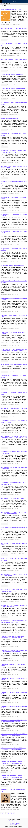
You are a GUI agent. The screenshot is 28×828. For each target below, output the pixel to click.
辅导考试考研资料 (4, 162)
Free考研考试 (14, 1)
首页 (1, 3)
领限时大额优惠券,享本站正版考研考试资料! (11, 9)
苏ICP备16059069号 (14, 824)
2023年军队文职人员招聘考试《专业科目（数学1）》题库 (14, 408)
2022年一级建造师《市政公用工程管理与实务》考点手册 (14, 364)
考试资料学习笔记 (4, 646)
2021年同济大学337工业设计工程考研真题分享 (12, 74)
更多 (26, 5)
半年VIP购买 (3, 809)
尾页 (14, 813)
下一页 (11, 813)
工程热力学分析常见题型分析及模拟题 (9, 118)
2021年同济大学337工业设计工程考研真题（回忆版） (13, 88)
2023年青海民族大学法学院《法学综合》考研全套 (12, 498)
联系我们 (14, 823)
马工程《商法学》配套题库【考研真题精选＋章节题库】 (14, 265)
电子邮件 (18, 823)
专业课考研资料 (3, 39)
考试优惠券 (3, 24)
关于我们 (10, 823)
